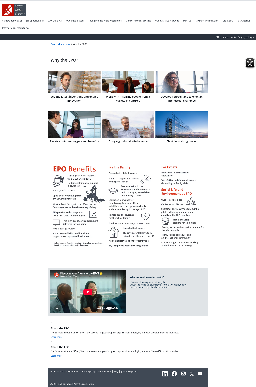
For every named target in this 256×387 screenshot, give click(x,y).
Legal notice (72, 371)
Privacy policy (88, 371)
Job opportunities (35, 20)
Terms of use (56, 371)
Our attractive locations (167, 20)
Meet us (187, 20)
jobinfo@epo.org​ (129, 371)
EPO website (243, 20)
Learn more (57, 336)
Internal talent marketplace (15, 27)
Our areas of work (75, 20)
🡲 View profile (229, 37)
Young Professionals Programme (105, 20)
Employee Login (246, 37)
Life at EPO (228, 20)
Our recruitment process (138, 20)
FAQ (116, 371)
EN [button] (217, 37)
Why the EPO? (55, 20)
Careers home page (12, 20)
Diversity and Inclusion (206, 20)
